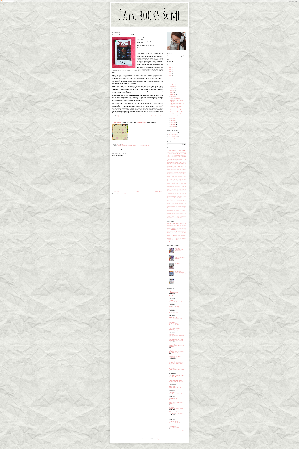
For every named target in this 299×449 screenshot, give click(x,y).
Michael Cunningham (179, 203)
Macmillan (172, 234)
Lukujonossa (172, 322)
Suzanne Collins (180, 216)
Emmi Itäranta (174, 180)
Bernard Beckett (183, 173)
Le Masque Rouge (173, 421)
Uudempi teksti (116, 191)
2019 (170, 75)
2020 (170, 73)
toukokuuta (173, 118)
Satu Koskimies (176, 213)
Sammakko (176, 237)
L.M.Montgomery (179, 160)
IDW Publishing (170, 231)
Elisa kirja (179, 228)
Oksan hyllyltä (172, 344)
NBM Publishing (183, 234)
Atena (180, 223)
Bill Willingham (175, 155)
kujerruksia (171, 368)
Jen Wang (173, 190)
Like (183, 232)
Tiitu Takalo (181, 165)
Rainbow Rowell (183, 209)
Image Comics (177, 231)
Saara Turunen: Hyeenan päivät (176, 408)
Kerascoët (182, 196)
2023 (170, 67)
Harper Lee (184, 186)
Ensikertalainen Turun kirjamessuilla (176, 418)
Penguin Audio (177, 235)
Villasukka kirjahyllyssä (174, 356)
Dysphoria (171, 334)
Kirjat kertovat (172, 291)
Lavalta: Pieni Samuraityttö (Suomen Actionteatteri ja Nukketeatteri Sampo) (176, 371)
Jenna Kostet (177, 190)
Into (182, 231)
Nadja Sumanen (174, 204)
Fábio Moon (173, 183)
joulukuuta (172, 84)
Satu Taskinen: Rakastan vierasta (176, 340)
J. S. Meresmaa (171, 153)
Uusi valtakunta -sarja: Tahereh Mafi (176, 335)
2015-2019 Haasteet (161, 28)
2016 (170, 81)
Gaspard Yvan (174, 186)
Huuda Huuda (183, 229)
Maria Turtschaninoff (178, 163)
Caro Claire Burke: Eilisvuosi (175, 330)
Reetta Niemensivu (175, 165)
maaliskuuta (173, 122)
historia (125, 145)
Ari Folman (176, 172)
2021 (170, 71)
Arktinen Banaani (171, 223)
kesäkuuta (172, 96)
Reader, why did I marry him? (176, 339)
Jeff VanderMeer (178, 159)
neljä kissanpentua (141, 145)
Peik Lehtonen (176, 209)
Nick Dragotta (172, 206)
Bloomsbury (184, 225)
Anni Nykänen (179, 170)
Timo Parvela (182, 150)
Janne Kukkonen (171, 159)
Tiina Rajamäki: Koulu (173, 292)
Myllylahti (177, 234)
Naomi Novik (180, 204)
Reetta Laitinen (170, 210)
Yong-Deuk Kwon (179, 217)
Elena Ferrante (175, 179)
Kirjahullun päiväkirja (174, 306)
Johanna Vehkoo (170, 193)
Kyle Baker (172, 199)
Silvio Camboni (179, 214)
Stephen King (173, 216)
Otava (172, 235)
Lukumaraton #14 (173, 357)
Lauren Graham (183, 199)
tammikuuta (173, 126)
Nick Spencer (178, 206)
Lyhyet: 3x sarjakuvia (175, 98)
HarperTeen (178, 229)
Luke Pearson (183, 200)
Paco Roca (178, 207)
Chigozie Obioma (174, 176)
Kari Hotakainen (171, 160)
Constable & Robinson (176, 226)
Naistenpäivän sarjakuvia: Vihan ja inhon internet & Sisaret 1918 (180, 273)
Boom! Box (169, 226)
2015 (170, 83)
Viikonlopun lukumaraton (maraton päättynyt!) (180, 257)
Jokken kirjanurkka (131, 116)
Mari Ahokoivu (170, 163)
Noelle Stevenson (171, 207)
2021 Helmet (141, 28)
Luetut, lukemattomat (174, 416)
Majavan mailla (172, 314)
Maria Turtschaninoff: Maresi (176, 109)
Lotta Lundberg (177, 200)
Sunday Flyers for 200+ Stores (175, 422)
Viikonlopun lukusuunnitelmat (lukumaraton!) (179, 249)
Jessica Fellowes (183, 190)
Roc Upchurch (176, 210)
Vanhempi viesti (158, 191)
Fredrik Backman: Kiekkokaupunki (176, 413)
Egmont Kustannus (171, 228)
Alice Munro (177, 156)
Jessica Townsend (171, 192)
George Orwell (121, 145)
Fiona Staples (170, 157)
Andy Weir (174, 170)
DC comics (184, 226)
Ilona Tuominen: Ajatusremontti (175, 318)
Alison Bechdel (173, 169)
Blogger (158, 438)
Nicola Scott (184, 206)
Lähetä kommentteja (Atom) (121, 193)
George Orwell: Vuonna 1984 (176, 111)
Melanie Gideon (170, 203)
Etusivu (114, 28)
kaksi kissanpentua (173, 138)
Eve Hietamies (179, 182)
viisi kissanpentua (173, 134)
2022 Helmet (131, 28)
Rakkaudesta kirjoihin (156, 116)
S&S (172, 237)
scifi (146, 145)
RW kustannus (183, 235)
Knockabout (179, 232)
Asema (177, 223)
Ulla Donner (180, 166)
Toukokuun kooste (174, 115)
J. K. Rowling (183, 157)
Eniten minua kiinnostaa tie (175, 380)
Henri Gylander (178, 187)
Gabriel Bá (178, 183)
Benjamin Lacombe (175, 173)
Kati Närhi (172, 196)
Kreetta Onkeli (173, 197)
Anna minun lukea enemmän (143, 116)
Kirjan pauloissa (173, 350)
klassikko (134, 145)
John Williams (182, 155)
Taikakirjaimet (172, 426)
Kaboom (184, 231)
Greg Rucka (179, 186)
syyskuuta (172, 90)
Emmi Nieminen (180, 180)
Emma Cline (181, 179)
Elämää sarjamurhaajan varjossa (176, 297)
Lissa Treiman (170, 200)
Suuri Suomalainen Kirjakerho (179, 238)
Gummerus (173, 229)
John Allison (176, 193)
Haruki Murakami (170, 187)
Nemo (168, 235)
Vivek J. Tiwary (173, 217)
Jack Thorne (181, 189)
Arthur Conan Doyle (182, 172)
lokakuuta (172, 88)
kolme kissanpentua (173, 136)
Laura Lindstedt (177, 199)
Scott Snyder (181, 213)
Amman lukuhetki (173, 317)
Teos (173, 239)
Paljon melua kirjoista (174, 411)
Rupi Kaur (182, 210)
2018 (170, 77)
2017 (170, 79)
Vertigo (177, 239)
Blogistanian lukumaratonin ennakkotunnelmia (176, 107)
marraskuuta (173, 86)
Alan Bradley (172, 150)
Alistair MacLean (180, 169)
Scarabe (181, 236)
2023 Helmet (122, 28)
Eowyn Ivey (183, 156)
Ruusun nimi (172, 386)
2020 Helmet (150, 28)
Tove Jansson (174, 166)
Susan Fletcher (171, 156)
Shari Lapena (173, 214)
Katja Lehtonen (177, 196)
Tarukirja (171, 300)
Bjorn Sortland (171, 152)
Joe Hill (184, 159)
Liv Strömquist (174, 162)
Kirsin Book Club (173, 398)
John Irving (181, 193)
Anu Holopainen (170, 172)
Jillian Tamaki (178, 192)
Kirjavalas (171, 295)
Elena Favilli (169, 179)
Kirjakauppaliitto (173, 232)
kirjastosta (130, 145)
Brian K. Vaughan (181, 152)
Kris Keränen (179, 197)
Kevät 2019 (177, 263)
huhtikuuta (172, 120)
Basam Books (173, 225)
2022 (170, 69)
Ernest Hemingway (173, 182)
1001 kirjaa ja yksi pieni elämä (176, 375)
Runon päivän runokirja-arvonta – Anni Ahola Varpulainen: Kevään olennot (176, 363)
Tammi (169, 239)
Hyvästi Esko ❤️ (172, 376)
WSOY (149, 145)
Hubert (183, 187)
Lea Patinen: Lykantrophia (176, 113)
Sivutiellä (171, 407)
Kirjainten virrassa (121, 116)
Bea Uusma (169, 173)
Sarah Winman (170, 213)
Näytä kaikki (184, 430)
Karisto (168, 232)
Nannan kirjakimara (173, 361)
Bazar (179, 225)
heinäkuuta (173, 94)
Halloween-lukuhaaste (174, 427)
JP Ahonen (180, 153)
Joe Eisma (184, 192)
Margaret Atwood (182, 162)
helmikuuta (173, 124)
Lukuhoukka (172, 392)
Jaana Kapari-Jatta (174, 189)
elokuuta (172, 92)
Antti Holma (184, 170)
